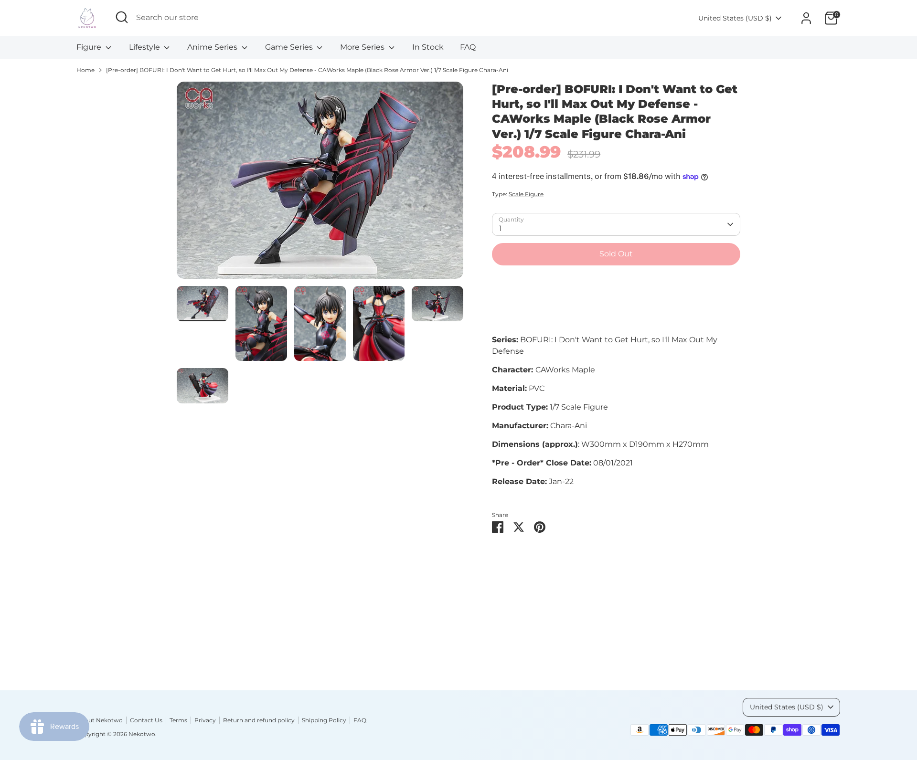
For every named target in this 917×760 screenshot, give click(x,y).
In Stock (428, 47)
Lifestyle (145, 47)
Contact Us (146, 720)
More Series (363, 47)
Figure (89, 47)
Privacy (205, 720)
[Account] (806, 18)
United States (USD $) (735, 18)
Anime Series (213, 47)
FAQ (468, 47)
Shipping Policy (324, 720)
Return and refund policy (259, 720)
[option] (320, 184)
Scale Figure (526, 194)
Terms (178, 720)
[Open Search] (121, 17)
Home (85, 70)
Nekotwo (141, 734)
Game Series (290, 47)
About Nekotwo (99, 720)
